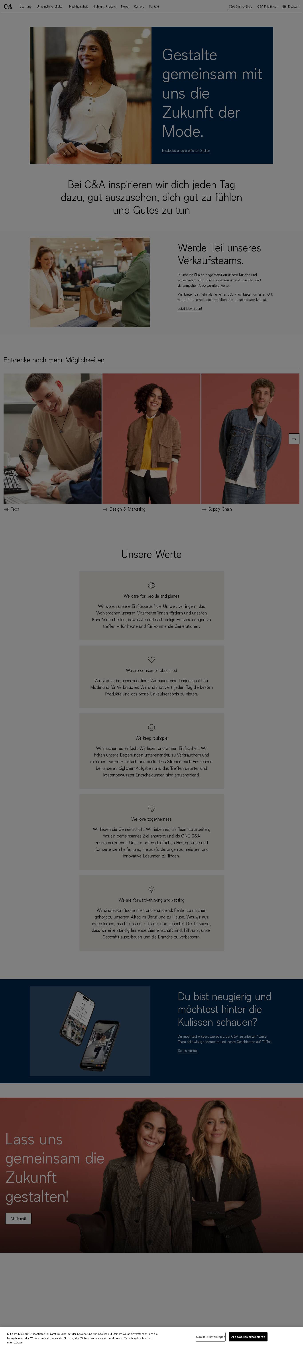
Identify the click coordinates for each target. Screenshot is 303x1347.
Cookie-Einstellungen (210, 1336)
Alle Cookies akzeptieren (248, 1336)
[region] (151, 1337)
